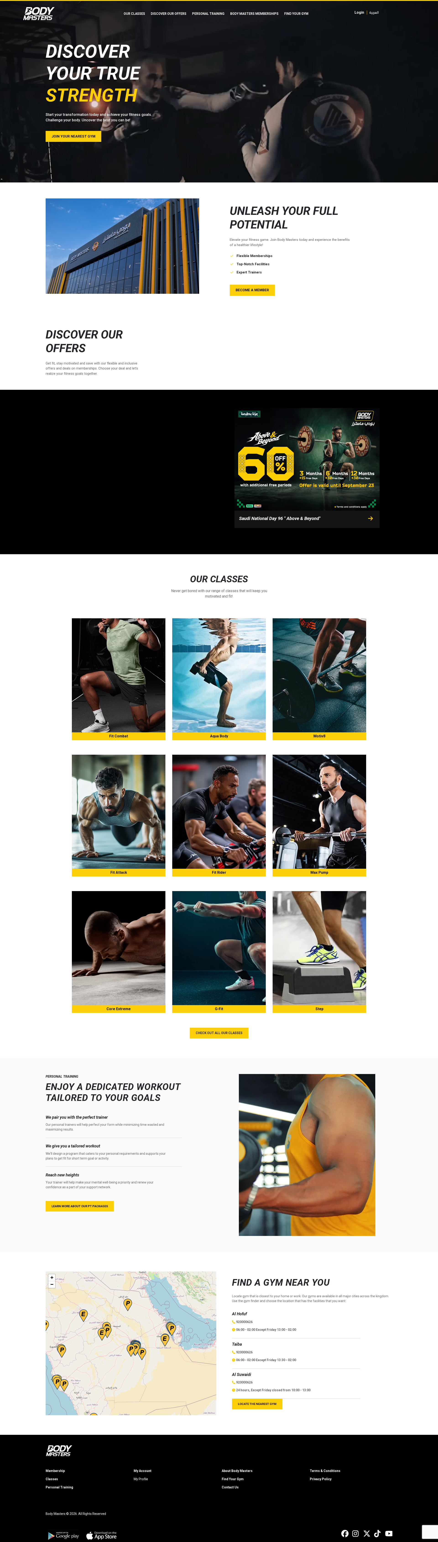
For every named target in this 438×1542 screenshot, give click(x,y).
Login (359, 12)
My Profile (141, 1479)
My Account (142, 1471)
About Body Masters (237, 1471)
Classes (52, 1479)
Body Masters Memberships (254, 14)
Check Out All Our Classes (219, 1033)
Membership (55, 1471)
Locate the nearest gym (257, 1404)
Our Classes (134, 14)
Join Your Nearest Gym (73, 136)
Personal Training (208, 14)
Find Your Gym (296, 14)
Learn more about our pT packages (80, 1206)
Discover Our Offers (168, 14)
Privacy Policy (320, 1479)
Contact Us (230, 1487)
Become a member (252, 290)
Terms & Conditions (325, 1471)
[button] (165, 1340)
